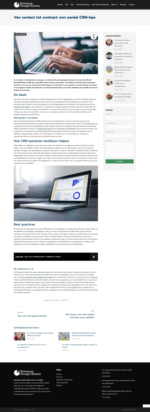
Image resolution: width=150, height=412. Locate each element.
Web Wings (132, 410)
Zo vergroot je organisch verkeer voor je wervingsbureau (31, 346)
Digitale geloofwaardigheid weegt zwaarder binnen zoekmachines (83, 334)
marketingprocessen (45, 129)
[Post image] (19, 336)
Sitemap (59, 385)
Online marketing (21, 34)
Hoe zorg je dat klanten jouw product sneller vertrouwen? (40, 334)
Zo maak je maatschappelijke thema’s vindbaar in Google (79, 346)
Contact (59, 374)
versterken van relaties (22, 107)
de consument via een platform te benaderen (38, 277)
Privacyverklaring (62, 383)
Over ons (59, 377)
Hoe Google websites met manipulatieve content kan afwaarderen (123, 56)
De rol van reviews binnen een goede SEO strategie (123, 95)
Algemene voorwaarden (64, 380)
